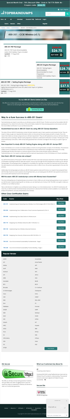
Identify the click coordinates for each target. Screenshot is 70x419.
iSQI (36, 344)
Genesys (37, 313)
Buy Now (61, 203)
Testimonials (38, 19)
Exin (4, 303)
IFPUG (36, 332)
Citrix (36, 294)
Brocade (5, 287)
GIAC (4, 316)
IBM (36, 328)
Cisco (8, 28)
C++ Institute (38, 287)
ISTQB (4, 347)
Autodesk (5, 281)
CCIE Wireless (15, 28)
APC (36, 271)
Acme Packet (38, 262)
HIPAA (36, 319)
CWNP (36, 297)
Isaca (36, 341)
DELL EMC (37, 300)
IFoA (4, 332)
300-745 (5, 235)
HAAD (36, 316)
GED (4, 313)
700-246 (5, 248)
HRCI (4, 325)
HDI (4, 319)
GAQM (5, 309)
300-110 (5, 223)
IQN (4, 341)
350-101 (5, 204)
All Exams (6, 21)
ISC (4, 344)
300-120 (5, 229)
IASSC (4, 328)
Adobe (5, 265)
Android (5, 271)
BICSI (36, 284)
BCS (4, 284)
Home (2, 19)
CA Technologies (7, 290)
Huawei (37, 325)
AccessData (38, 259)
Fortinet (37, 306)
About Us (13, 408)
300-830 (5, 210)
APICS (36, 275)
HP (36, 322)
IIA (4, 335)
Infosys (37, 338)
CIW (4, 297)
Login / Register (64, 9)
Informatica (6, 338)
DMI (4, 300)
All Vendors (12, 21)
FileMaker (5, 306)
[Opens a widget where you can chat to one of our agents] (57, 408)
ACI (4, 262)
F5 (35, 303)
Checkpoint (38, 290)
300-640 (5, 216)
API (4, 275)
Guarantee (28, 19)
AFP (36, 265)
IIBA (36, 335)
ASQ (36, 278)
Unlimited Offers (19, 21)
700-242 (5, 241)
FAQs (33, 19)
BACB (36, 281)
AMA (36, 268)
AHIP (4, 268)
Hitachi (5, 322)
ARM (4, 278)
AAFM (4, 259)
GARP (36, 309)
